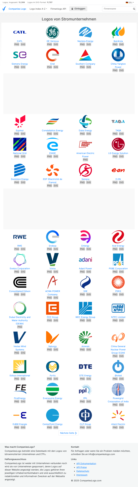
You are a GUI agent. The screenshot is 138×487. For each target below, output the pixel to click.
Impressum (81, 474)
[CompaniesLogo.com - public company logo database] (4, 9)
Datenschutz (82, 471)
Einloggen (80, 8)
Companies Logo (17, 8)
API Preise (81, 467)
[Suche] (133, 9)
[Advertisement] (69, 92)
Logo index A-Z (37, 8)
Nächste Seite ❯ (68, 433)
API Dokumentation (86, 463)
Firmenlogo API (58, 8)
